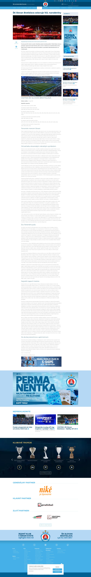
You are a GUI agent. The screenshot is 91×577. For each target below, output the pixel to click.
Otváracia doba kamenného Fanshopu (61, 552)
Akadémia (45, 7)
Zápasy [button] (34, 7)
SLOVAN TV (63, 7)
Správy (39, 7)
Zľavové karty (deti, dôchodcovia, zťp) (38, 555)
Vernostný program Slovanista (38, 561)
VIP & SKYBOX (38, 552)
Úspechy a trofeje (27, 551)
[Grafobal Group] (53, 517)
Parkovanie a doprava (39, 559)
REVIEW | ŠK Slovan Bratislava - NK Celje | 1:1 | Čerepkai (70, 99)
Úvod (14, 7)
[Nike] (45, 490)
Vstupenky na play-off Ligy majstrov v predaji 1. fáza (44, 428)
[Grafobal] (45, 505)
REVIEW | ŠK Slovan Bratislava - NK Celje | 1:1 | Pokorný (70, 83)
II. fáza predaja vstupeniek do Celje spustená (69, 69)
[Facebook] (65, 1)
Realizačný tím (16, 551)
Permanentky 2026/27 (39, 551)
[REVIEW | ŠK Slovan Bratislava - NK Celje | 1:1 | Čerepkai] (70, 93)
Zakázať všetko (57, 569)
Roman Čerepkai (73, 97)
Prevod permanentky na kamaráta (50, 558)
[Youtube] (69, 1)
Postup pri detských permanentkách (50, 560)
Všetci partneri (45, 525)
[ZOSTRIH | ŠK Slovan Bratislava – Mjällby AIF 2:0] (67, 419)
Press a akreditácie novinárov (27, 560)
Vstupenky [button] (24, 7)
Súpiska (15, 550)
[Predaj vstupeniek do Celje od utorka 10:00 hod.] (23, 419)
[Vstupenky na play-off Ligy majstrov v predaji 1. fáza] (45, 419)
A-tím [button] (29, 7)
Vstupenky (69, 66)
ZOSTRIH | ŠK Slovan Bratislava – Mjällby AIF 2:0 (67, 428)
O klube (26, 555)
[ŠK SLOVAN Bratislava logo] (45, 3)
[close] (61, 564)
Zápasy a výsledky (16, 557)
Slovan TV (69, 97)
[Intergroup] (37, 517)
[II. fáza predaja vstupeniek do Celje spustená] (70, 62)
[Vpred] (79, 460)
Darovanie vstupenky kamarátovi (39, 564)
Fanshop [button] (70, 7)
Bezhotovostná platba (39, 556)
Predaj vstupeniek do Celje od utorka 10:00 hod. (22, 428)
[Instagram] (71, 1)
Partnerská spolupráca (28, 563)
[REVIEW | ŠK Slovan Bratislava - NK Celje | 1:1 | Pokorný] (70, 76)
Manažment (27, 556)
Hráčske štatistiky (16, 552)
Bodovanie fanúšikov (50, 562)
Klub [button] (18, 7)
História (26, 550)
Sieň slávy (26, 552)
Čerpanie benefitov (50, 563)
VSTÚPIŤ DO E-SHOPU (62, 550)
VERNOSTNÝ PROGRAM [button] (54, 7)
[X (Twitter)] (67, 1)
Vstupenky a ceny (39, 550)
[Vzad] (11, 460)
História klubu (45, 473)
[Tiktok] (74, 1)
